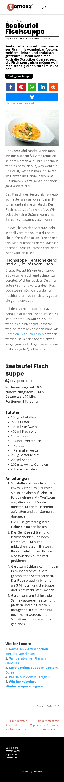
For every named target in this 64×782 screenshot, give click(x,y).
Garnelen (17, 103)
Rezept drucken (21, 380)
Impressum (11, 754)
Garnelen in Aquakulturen (24, 334)
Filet (7, 103)
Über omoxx (11, 747)
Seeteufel (29, 103)
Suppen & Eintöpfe (15, 38)
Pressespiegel (12, 750)
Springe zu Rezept (19, 76)
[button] (10, 87)
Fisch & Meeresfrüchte (38, 38)
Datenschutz (12, 757)
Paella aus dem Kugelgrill (29, 677)
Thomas (41, 706)
